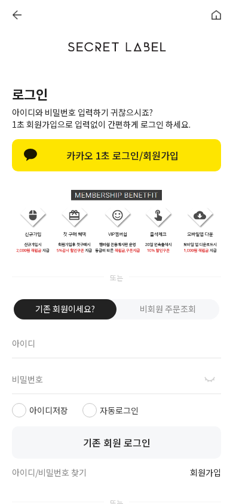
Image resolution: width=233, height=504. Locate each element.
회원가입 (205, 473)
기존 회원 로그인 (117, 442)
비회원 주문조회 (168, 309)
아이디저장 (48, 410)
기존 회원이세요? (65, 309)
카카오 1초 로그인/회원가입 (122, 155)
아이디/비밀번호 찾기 (49, 472)
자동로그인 (119, 410)
